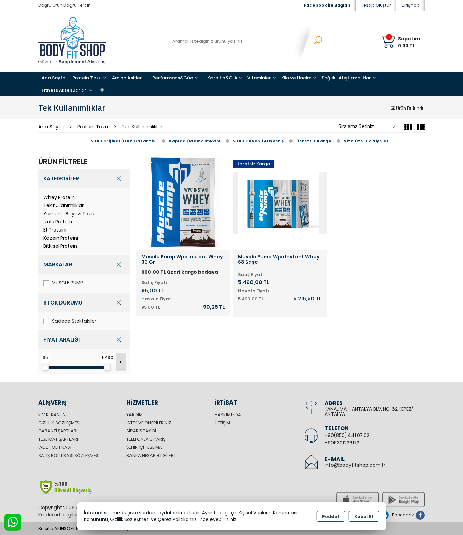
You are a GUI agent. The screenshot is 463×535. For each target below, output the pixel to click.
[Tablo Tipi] (419, 128)
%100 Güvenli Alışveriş (258, 141)
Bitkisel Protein (60, 246)
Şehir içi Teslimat (145, 447)
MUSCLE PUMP (67, 282)
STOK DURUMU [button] (62, 303)
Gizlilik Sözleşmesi (59, 423)
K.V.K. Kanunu (53, 414)
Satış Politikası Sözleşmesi (68, 455)
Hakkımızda (228, 414)
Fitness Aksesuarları (65, 90)
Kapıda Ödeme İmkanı (195, 141)
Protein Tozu (87, 78)
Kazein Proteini (60, 238)
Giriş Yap (410, 5)
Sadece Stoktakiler (74, 321)
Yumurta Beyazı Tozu (68, 213)
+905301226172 (342, 442)
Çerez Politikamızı (178, 519)
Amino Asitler (127, 78)
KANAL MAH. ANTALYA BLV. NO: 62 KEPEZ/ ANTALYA (369, 412)
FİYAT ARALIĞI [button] (61, 340)
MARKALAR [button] (57, 265)
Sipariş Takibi (141, 431)
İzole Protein (57, 221)
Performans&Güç (172, 78)
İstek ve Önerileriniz (149, 423)
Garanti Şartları (57, 431)
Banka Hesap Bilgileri (150, 455)
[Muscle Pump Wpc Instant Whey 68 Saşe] (280, 203)
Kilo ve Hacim (296, 78)
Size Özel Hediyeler (366, 141)
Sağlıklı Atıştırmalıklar (346, 78)
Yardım (134, 414)
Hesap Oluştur (376, 5)
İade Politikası (54, 447)
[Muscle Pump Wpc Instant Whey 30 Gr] (183, 203)
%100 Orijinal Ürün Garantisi (124, 141)
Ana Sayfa (53, 78)
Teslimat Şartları (58, 439)
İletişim (222, 423)
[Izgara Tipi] (408, 128)
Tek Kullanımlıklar (63, 205)
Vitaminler (259, 78)
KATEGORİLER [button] (61, 178)
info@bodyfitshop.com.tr (355, 465)
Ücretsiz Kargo (314, 141)
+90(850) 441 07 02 (347, 435)
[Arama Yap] (313, 41)
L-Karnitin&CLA (220, 78)
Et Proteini (54, 229)
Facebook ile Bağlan (327, 5)
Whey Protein (59, 197)
